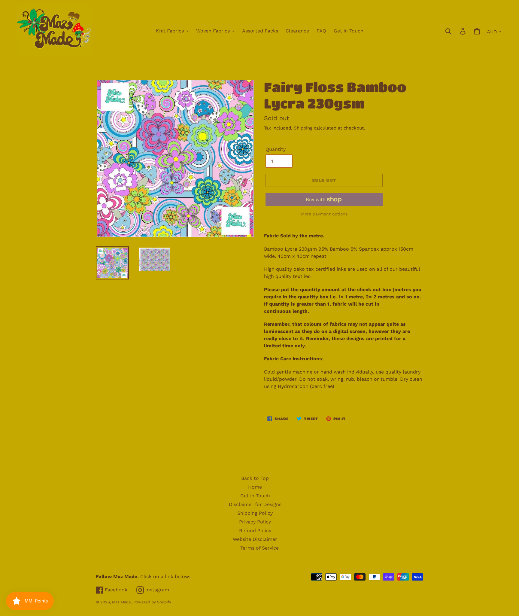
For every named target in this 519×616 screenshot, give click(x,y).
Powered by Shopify (152, 602)
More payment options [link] (324, 214)
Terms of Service (259, 548)
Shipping (303, 128)
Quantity (276, 149)
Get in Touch (255, 496)
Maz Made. (122, 602)
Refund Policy (255, 530)
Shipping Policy (255, 513)
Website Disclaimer (255, 539)
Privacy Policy (255, 522)
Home (255, 487)
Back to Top (255, 478)
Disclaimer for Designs (255, 504)
